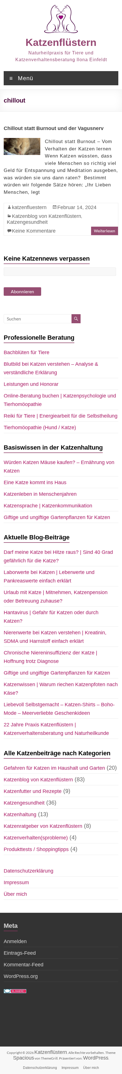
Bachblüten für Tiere (26, 352)
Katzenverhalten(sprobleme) (36, 838)
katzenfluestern (29, 207)
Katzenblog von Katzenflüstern (46, 216)
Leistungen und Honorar (31, 384)
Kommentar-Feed (23, 964)
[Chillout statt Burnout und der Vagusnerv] (22, 141)
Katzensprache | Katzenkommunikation (48, 506)
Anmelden (15, 941)
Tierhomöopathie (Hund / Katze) (40, 427)
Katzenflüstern (61, 42)
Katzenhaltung (20, 814)
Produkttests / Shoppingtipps (36, 849)
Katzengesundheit (27, 222)
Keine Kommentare (34, 231)
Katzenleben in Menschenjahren (40, 494)
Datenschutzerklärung (28, 871)
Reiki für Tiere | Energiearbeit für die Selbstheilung (60, 416)
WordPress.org (21, 976)
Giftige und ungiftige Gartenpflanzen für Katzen (57, 517)
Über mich (15, 894)
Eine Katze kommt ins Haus (35, 482)
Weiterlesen (104, 230)
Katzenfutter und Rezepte (33, 791)
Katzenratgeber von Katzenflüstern (43, 826)
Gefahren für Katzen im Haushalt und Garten (54, 768)
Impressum (16, 882)
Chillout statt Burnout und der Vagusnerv (54, 128)
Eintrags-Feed (20, 953)
